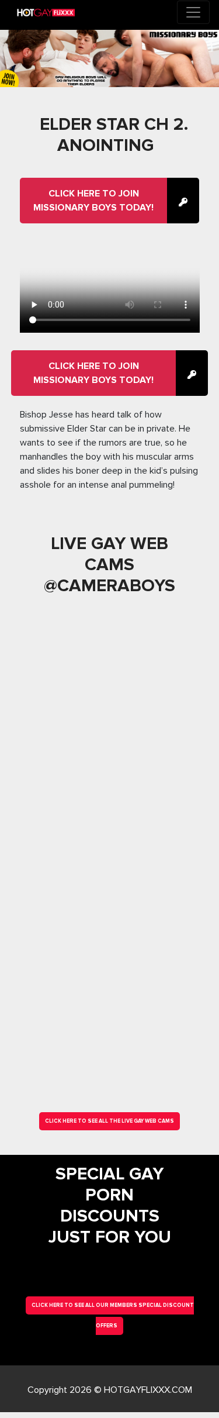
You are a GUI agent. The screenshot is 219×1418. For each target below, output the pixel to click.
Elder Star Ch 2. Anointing (114, 134)
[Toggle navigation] (193, 12)
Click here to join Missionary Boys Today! (93, 200)
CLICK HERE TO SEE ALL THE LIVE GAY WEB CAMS (109, 1121)
